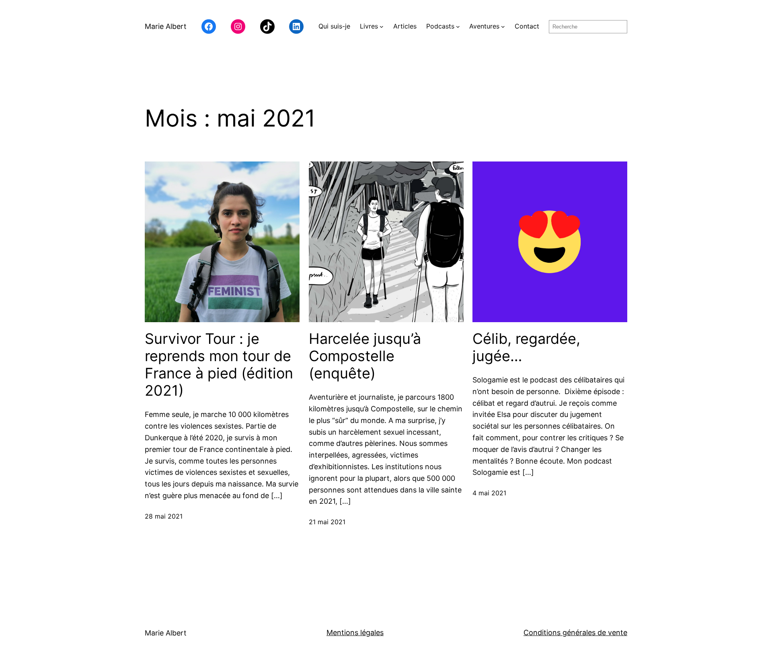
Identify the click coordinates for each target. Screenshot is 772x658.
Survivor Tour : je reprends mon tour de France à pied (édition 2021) (219, 365)
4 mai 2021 (489, 493)
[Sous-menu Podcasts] (458, 27)
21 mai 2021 (327, 522)
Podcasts (440, 26)
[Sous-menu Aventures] (503, 27)
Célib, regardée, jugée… (526, 347)
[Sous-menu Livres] (382, 27)
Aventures (484, 26)
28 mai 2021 (164, 516)
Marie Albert (166, 26)
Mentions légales (355, 632)
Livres (369, 26)
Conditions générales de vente (575, 632)
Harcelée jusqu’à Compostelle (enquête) (365, 356)
